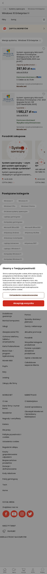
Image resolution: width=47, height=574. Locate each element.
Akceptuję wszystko (23, 303)
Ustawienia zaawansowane (23, 295)
